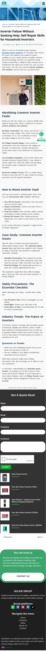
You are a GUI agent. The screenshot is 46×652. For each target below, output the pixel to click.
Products (23, 620)
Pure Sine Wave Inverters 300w (24, 487)
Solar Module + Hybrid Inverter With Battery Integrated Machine (26, 501)
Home (4, 24)
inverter (34, 388)
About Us (23, 625)
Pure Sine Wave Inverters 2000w (25, 513)
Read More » (16, 476)
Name (4, 403)
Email (4, 415)
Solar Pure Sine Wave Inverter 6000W (27, 525)
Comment (5, 439)
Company (5, 427)
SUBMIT (5, 467)
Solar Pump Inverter (19, 474)
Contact (23, 628)
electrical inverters (16, 388)
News (23, 623)
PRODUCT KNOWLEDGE (35, 44)
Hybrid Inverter (27, 388)
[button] (43, 3)
